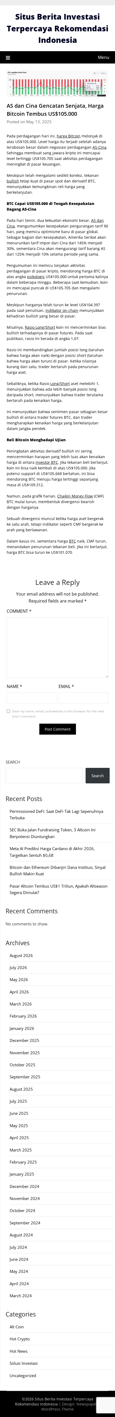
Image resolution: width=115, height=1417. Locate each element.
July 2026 (18, 967)
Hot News (19, 1351)
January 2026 (22, 1028)
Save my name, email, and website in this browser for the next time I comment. (58, 714)
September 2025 (25, 1076)
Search (13, 762)
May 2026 (19, 979)
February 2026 (23, 1016)
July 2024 (18, 1247)
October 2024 (22, 1210)
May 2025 (19, 1125)
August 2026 (21, 955)
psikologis (36, 276)
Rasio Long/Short (40, 327)
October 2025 (22, 1064)
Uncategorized (23, 1375)
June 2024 (19, 1259)
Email (66, 686)
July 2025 (18, 1101)
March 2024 (21, 1295)
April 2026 (19, 991)
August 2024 (21, 1234)
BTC (72, 541)
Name (14, 686)
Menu (103, 57)
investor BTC (47, 462)
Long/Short (60, 383)
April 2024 (19, 1283)
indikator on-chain (61, 310)
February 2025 (23, 1162)
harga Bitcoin (68, 136)
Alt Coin (17, 1326)
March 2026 (21, 1004)
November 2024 (25, 1198)
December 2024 (24, 1186)
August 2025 (21, 1089)
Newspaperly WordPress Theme (70, 1406)
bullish (13, 181)
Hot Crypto (20, 1338)
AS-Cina (99, 147)
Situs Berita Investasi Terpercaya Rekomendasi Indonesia (57, 28)
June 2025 (19, 1113)
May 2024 (19, 1271)
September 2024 (25, 1222)
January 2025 (22, 1174)
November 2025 (25, 1052)
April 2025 (19, 1137)
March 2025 (21, 1150)
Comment (19, 611)
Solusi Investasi (24, 1363)
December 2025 (24, 1040)
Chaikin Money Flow (75, 496)
